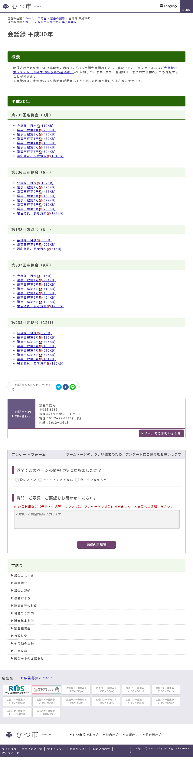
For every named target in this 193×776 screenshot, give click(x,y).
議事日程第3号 (36, 138)
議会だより (22, 598)
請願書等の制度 (25, 605)
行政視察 (20, 636)
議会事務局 (69, 22)
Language (171, 6)
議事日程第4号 (36, 143)
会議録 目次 (35, 125)
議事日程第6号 (36, 151)
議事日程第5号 (36, 147)
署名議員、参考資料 (40, 156)
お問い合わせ (101, 749)
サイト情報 (9, 749)
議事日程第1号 (36, 130)
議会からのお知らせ (29, 658)
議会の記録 (57, 18)
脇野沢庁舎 (154, 734)
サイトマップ (56, 749)
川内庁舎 (112, 734)
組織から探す (79, 749)
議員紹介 (20, 583)
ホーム (29, 18)
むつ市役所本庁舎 (86, 734)
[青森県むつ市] (29, 6)
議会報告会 (22, 628)
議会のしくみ (24, 575)
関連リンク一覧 (32, 749)
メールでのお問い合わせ (162, 433)
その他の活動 (24, 643)
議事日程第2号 (36, 134)
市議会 (42, 18)
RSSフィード (10, 753)
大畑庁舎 (132, 734)
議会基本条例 (24, 621)
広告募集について (38, 677)
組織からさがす (48, 22)
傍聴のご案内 (24, 613)
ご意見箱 (20, 651)
